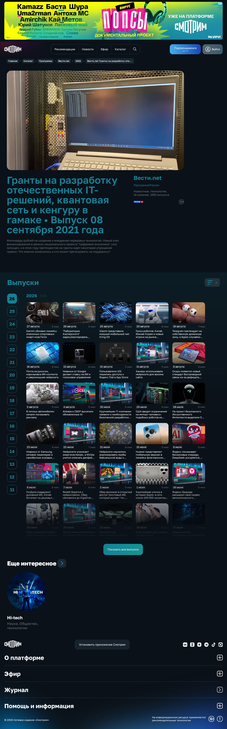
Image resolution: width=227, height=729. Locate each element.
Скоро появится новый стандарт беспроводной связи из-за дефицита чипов (186, 376)
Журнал (16, 689)
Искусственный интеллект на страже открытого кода (79, 534)
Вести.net (63, 61)
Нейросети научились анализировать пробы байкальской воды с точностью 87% (112, 456)
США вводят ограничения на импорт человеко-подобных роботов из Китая (151, 416)
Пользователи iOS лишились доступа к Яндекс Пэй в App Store (113, 374)
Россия (154, 185)
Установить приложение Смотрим (102, 644)
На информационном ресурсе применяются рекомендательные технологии (179, 719)
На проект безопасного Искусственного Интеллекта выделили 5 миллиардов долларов (187, 416)
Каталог (28, 61)
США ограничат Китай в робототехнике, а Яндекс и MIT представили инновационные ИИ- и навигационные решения (41, 538)
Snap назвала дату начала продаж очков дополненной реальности (151, 535)
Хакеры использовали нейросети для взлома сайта (149, 374)
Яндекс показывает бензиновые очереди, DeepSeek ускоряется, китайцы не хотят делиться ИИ (186, 457)
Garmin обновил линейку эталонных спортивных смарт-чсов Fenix (41, 333)
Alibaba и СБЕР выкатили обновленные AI (78, 413)
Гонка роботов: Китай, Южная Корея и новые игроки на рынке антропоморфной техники (152, 335)
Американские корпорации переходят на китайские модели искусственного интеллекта (188, 538)
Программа (45, 61)
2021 (78, 61)
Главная (12, 61)
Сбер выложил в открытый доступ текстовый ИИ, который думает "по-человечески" (115, 496)
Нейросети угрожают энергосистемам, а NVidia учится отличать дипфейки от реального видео (79, 456)
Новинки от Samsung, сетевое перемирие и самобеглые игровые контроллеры (39, 456)
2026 (43, 296)
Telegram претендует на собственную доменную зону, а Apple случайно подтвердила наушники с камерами (187, 336)
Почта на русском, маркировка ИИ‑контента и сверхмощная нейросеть (42, 374)
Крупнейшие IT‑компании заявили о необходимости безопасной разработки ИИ (115, 416)
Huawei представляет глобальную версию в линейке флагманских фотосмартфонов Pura (149, 456)
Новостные (141, 191)
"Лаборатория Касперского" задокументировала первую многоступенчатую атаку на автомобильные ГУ (78, 338)
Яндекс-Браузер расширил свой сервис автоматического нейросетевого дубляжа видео (187, 497)
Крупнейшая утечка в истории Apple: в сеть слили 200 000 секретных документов (151, 496)
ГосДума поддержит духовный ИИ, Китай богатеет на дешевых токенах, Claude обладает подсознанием (42, 497)
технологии (158, 191)
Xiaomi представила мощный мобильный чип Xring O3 (114, 333)
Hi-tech (15, 617)
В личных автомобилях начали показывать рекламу (40, 414)
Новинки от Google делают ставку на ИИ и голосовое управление (77, 374)
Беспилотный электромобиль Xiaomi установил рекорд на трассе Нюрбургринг (113, 536)
